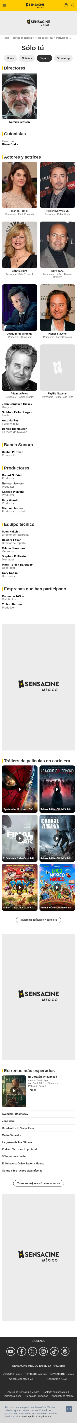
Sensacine (53, 1378)
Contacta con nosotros (55, 1392)
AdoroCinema (18, 1378)
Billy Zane (57, 270)
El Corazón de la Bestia (42, 1076)
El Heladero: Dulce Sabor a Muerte (23, 1163)
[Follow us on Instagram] (44, 1351)
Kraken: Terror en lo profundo (20, 1149)
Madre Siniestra (11, 1135)
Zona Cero (8, 1121)
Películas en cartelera (22, 38)
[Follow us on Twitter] (33, 1351)
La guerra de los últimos (17, 1142)
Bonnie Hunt (19, 270)
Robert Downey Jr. (57, 210)
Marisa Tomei (19, 210)
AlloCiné (8, 1373)
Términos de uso (13, 1396)
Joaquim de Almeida (19, 333)
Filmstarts (31, 1373)
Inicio (6, 38)
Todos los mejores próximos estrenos (38, 1183)
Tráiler (32, 1089)
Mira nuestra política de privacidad (33, 1416)
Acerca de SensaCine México (23, 1392)
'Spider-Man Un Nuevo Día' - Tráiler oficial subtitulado (20, 809)
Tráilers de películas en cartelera (38, 919)
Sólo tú (32, 48)
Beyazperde (57, 1373)
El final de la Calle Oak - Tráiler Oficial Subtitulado (20, 858)
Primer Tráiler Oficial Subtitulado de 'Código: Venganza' (57, 858)
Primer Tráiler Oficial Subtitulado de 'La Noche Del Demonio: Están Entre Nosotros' (57, 809)
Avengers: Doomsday (15, 1113)
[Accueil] (35, 5)
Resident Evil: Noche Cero (18, 1128)
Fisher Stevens (57, 333)
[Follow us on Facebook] (22, 1351)
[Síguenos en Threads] (66, 1351)
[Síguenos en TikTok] (55, 1351)
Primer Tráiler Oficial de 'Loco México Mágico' (57, 907)
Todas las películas (44, 38)
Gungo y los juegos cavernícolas (22, 1170)
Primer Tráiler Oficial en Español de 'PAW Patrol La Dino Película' (20, 907)
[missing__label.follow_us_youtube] (11, 1351)
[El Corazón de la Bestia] (14, 1091)
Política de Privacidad (36, 1396)
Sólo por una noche (14, 1156)
